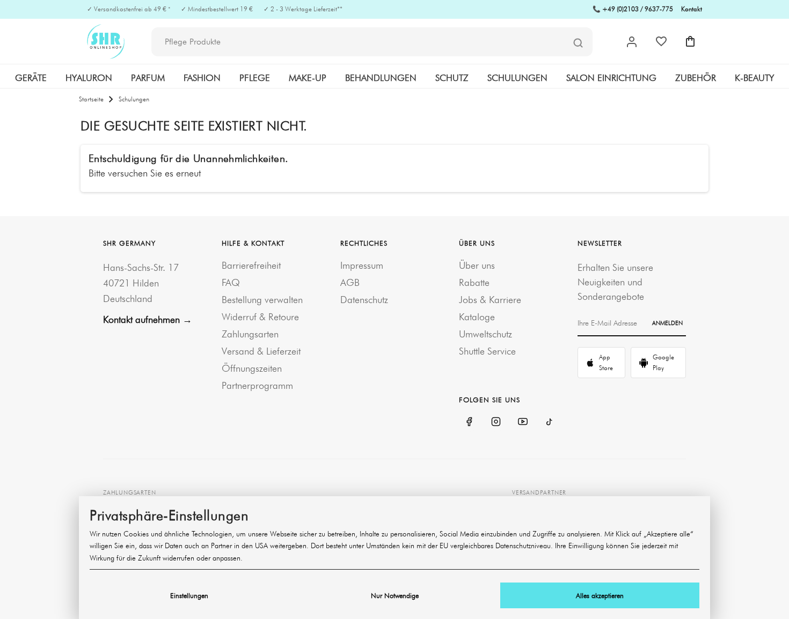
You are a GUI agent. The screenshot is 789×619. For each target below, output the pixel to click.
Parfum (148, 77)
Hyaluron (88, 77)
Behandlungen (381, 77)
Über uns (477, 265)
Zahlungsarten (250, 334)
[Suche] (578, 42)
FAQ (231, 282)
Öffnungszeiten (252, 368)
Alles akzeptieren (600, 595)
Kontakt (691, 9)
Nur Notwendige (395, 595)
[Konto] (632, 42)
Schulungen (517, 77)
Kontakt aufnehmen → (147, 319)
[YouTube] (523, 421)
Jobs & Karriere (490, 299)
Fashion (202, 77)
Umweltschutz (485, 334)
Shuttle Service (487, 351)
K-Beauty (754, 77)
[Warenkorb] (690, 41)
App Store (606, 362)
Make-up (307, 77)
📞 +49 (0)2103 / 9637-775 (633, 9)
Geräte (31, 77)
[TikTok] (549, 421)
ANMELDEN (667, 323)
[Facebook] (469, 421)
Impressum (361, 265)
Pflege (254, 77)
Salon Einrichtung (611, 77)
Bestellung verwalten (262, 299)
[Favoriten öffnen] (661, 41)
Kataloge (477, 316)
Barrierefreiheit (251, 265)
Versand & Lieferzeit (261, 351)
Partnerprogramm (257, 385)
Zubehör (695, 77)
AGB (350, 282)
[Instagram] (496, 421)
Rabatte (474, 282)
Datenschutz (364, 299)
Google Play (663, 362)
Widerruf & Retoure (260, 316)
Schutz (452, 77)
